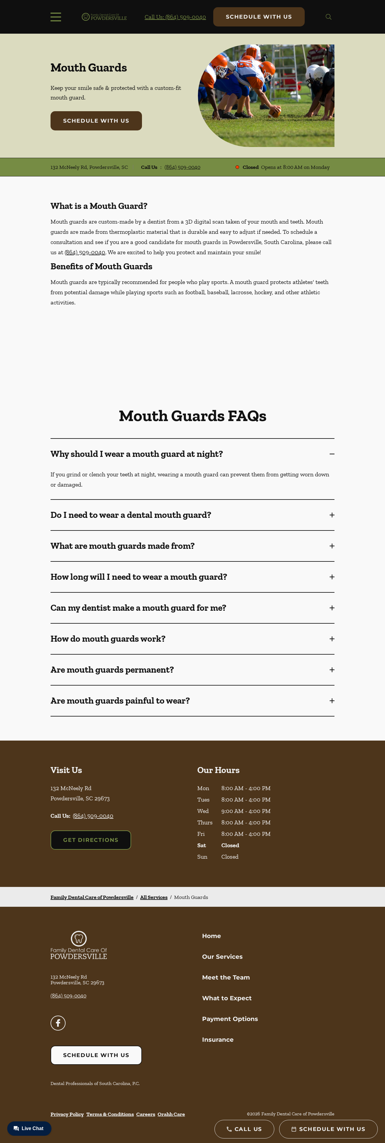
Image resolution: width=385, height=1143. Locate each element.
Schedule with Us (259, 17)
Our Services (222, 956)
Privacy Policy (67, 1114)
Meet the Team (226, 977)
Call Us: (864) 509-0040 (175, 16)
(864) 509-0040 (182, 167)
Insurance (218, 1039)
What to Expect (227, 998)
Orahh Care (171, 1114)
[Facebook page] (58, 1023)
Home (211, 936)
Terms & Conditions (110, 1114)
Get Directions (91, 840)
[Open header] (57, 16)
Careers (145, 1114)
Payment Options (230, 1018)
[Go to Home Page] (104, 17)
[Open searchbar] (328, 16)
